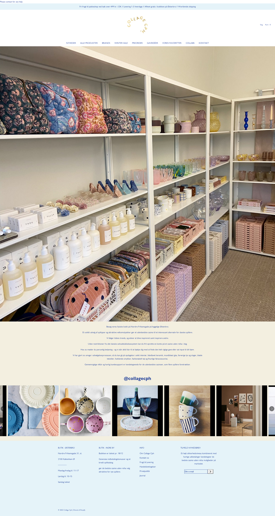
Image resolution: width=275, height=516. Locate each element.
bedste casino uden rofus (115, 468)
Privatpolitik (145, 471)
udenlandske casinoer (154, 364)
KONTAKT (204, 43)
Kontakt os (144, 458)
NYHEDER (71, 43)
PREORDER (137, 43)
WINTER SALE (121, 43)
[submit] (210, 471)
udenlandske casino (145, 332)
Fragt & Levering (146, 462)
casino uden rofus (174, 344)
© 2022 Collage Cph (65, 510)
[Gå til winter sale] (137, 183)
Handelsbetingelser (148, 466)
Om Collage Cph (147, 453)
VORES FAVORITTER (171, 43)
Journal (142, 475)
